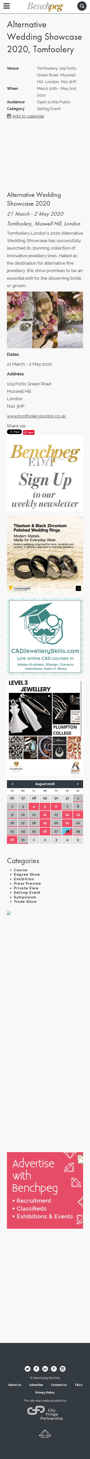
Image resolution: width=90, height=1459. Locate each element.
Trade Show (25, 902)
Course (20, 870)
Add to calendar (28, 116)
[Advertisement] (45, 974)
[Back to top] (45, 1435)
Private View (26, 888)
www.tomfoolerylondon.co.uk (37, 416)
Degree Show (27, 874)
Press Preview (28, 883)
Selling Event (27, 892)
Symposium (25, 897)
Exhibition (24, 879)
